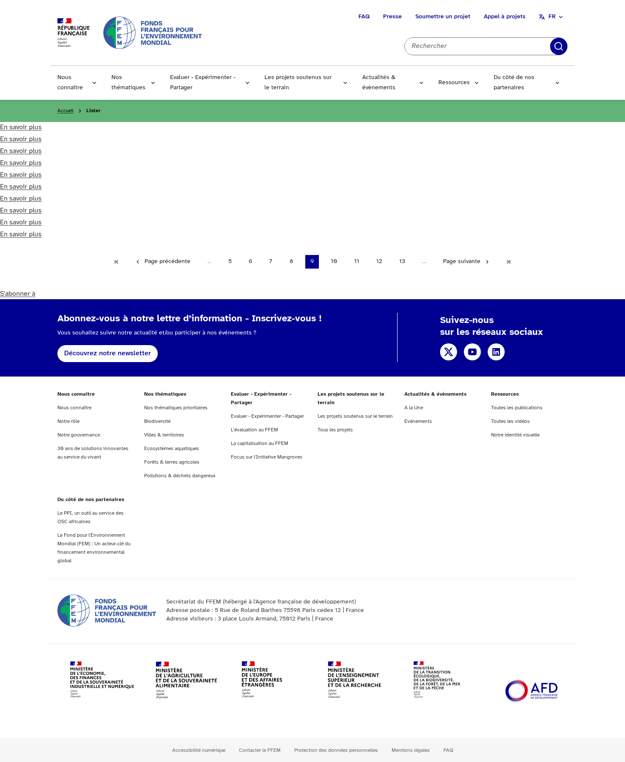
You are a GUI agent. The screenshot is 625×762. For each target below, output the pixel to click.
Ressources (454, 82)
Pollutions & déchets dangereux (180, 476)
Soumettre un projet (442, 17)
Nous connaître (70, 82)
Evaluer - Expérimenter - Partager (203, 82)
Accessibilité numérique (198, 750)
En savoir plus (21, 127)
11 (356, 261)
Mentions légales (411, 750)
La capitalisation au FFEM (259, 443)
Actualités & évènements (378, 82)
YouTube (472, 351)
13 (402, 261)
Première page (116, 262)
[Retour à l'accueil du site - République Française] (152, 32)
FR (552, 17)
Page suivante (461, 261)
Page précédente (167, 261)
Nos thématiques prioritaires (175, 408)
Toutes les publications (517, 408)
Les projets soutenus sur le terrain (298, 82)
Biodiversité (157, 421)
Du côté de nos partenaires (514, 82)
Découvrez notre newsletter (107, 353)
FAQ (363, 17)
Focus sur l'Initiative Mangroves (266, 457)
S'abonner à (17, 293)
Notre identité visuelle (515, 435)
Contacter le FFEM (260, 750)
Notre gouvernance (78, 435)
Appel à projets (505, 17)
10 (334, 261)
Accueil (65, 110)
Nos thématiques (128, 82)
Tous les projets (335, 430)
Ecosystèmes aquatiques (171, 448)
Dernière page (508, 262)
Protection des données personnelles (336, 750)
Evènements (418, 421)
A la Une (413, 408)
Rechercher (558, 46)
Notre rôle (68, 421)
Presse (392, 17)
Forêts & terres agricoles (171, 462)
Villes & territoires (164, 435)
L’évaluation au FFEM (254, 430)
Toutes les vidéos (510, 421)
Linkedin (496, 351)
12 (379, 261)
